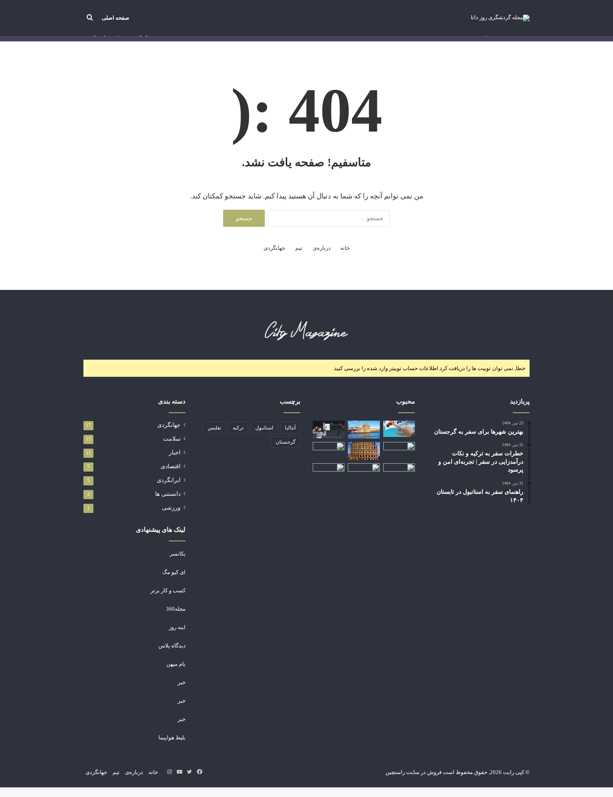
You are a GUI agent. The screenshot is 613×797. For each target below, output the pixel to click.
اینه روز (177, 627)
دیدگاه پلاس (172, 645)
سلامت (172, 439)
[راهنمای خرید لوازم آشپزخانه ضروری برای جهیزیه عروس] (399, 451)
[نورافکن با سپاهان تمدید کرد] (328, 472)
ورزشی (171, 508)
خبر (182, 682)
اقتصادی (171, 466)
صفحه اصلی (115, 18)
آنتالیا (290, 428)
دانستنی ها (168, 494)
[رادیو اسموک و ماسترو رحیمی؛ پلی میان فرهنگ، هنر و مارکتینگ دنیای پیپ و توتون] (363, 472)
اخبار (175, 452)
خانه (345, 248)
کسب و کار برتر (168, 590)
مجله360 (176, 609)
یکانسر (178, 554)
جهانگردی (274, 248)
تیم (298, 248)
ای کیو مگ (174, 572)
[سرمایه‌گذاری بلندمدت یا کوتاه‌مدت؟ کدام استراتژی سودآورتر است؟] (328, 430)
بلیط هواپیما (172, 737)
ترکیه (238, 428)
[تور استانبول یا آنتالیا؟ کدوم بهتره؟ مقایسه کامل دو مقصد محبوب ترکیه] (363, 430)
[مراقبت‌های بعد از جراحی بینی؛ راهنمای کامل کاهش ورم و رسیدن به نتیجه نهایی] (399, 472)
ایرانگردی (169, 480)
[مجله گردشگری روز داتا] (500, 18)
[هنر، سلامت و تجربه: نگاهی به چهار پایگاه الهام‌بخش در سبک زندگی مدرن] (328, 451)
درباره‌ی (322, 248)
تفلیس (214, 428)
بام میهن (176, 664)
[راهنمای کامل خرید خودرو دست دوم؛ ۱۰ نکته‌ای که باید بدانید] (399, 429)
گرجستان (286, 442)
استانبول (264, 428)
